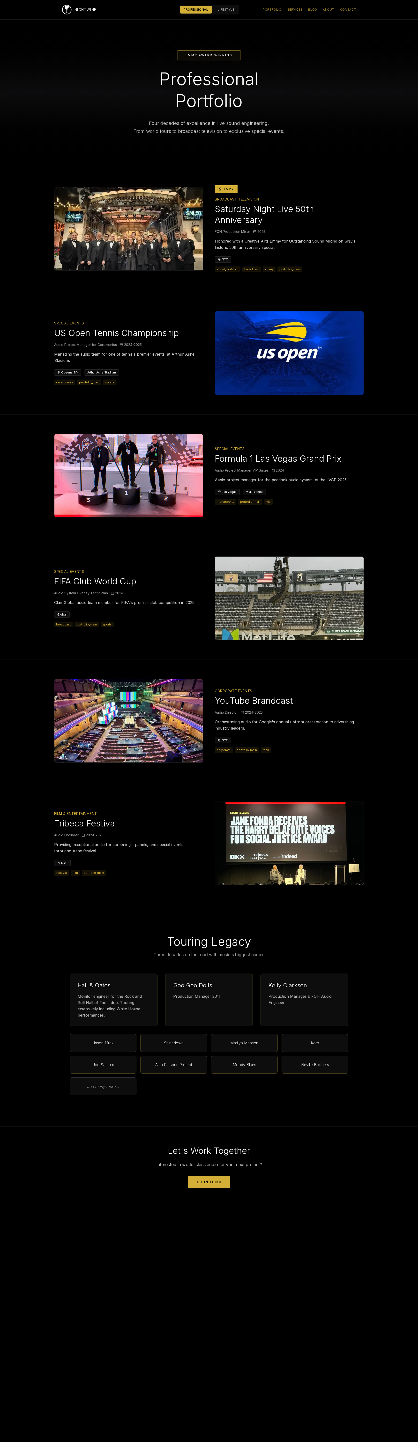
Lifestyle (226, 9)
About (328, 9)
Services (295, 9)
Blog (312, 9)
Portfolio (272, 9)
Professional (196, 9)
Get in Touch (208, 1182)
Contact (348, 9)
